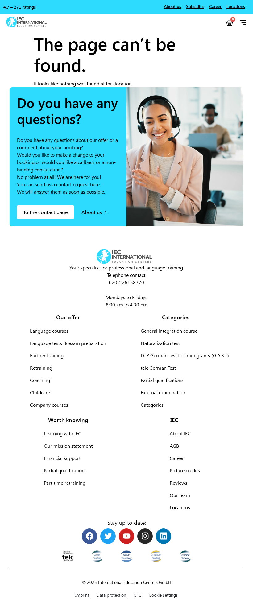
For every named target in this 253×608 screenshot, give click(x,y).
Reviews (178, 482)
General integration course (169, 330)
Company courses (49, 404)
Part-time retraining (64, 482)
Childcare (40, 392)
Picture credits (185, 470)
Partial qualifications (162, 380)
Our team (180, 495)
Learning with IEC (62, 433)
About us (172, 6)
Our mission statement (68, 445)
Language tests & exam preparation (68, 343)
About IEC (180, 433)
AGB (174, 445)
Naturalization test (160, 343)
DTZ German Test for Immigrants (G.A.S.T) (185, 355)
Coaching (40, 380)
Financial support (62, 458)
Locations (180, 507)
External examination (163, 392)
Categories (152, 404)
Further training (47, 355)
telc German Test (158, 367)
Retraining (41, 367)
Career (177, 458)
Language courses (49, 330)
